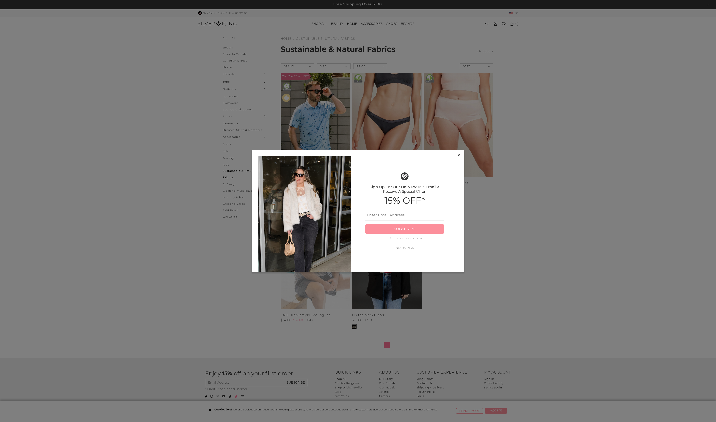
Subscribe (405, 229)
